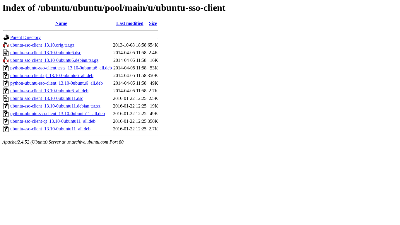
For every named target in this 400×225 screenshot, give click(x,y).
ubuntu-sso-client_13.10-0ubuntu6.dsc (45, 52)
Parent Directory (25, 37)
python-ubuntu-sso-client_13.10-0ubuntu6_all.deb (56, 83)
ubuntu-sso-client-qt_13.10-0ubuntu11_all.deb (52, 121)
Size (153, 23)
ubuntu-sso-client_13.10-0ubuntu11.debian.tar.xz (55, 105)
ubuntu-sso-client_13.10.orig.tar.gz (42, 44)
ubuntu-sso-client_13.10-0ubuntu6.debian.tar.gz (54, 60)
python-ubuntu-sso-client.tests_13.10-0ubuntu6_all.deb (61, 67)
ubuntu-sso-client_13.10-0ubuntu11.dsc (46, 98)
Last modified (129, 23)
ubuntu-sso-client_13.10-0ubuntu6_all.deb (49, 90)
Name (61, 23)
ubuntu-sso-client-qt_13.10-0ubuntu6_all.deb (51, 75)
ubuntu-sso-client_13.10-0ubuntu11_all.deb (50, 128)
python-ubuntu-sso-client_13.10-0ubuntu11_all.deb (57, 113)
